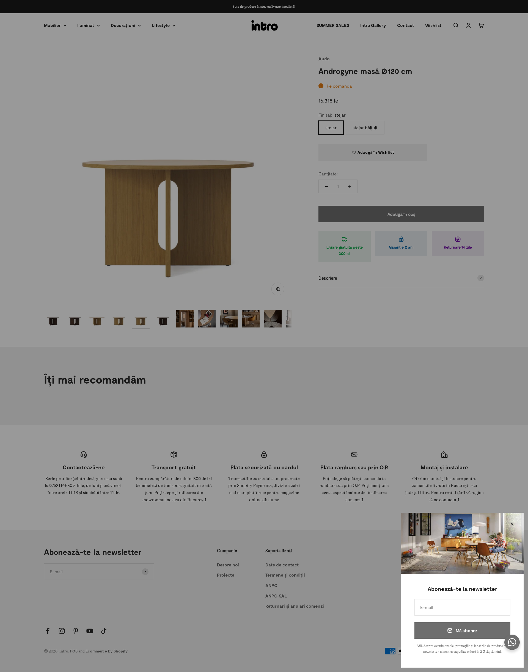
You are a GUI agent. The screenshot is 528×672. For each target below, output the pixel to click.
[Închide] (512, 524)
